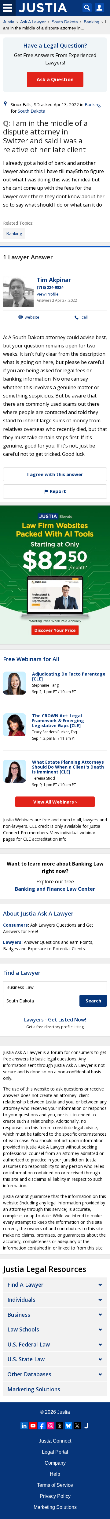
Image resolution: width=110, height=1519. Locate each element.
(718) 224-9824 (50, 287)
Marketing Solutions (33, 1389)
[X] (77, 1425)
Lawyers (12, 942)
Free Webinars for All (31, 659)
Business (18, 1314)
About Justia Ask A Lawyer (38, 913)
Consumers (15, 925)
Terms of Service (55, 1485)
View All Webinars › (55, 802)
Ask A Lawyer (33, 21)
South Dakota (65, 21)
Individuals (21, 1299)
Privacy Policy (55, 1496)
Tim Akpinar (54, 280)
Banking (91, 21)
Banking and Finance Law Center (55, 888)
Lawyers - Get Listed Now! (55, 1019)
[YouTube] (33, 1425)
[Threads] (59, 1425)
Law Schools (23, 1329)
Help (55, 1474)
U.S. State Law (26, 1359)
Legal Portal (55, 1452)
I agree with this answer (55, 474)
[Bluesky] (68, 1425)
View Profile (48, 294)
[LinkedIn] (24, 1425)
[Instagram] (50, 1425)
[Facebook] (42, 1425)
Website (32, 317)
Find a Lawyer (21, 972)
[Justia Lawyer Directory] (86, 1425)
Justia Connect (55, 1440)
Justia (8, 21)
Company (55, 1463)
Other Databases (29, 1374)
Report (57, 491)
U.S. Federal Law (28, 1344)
